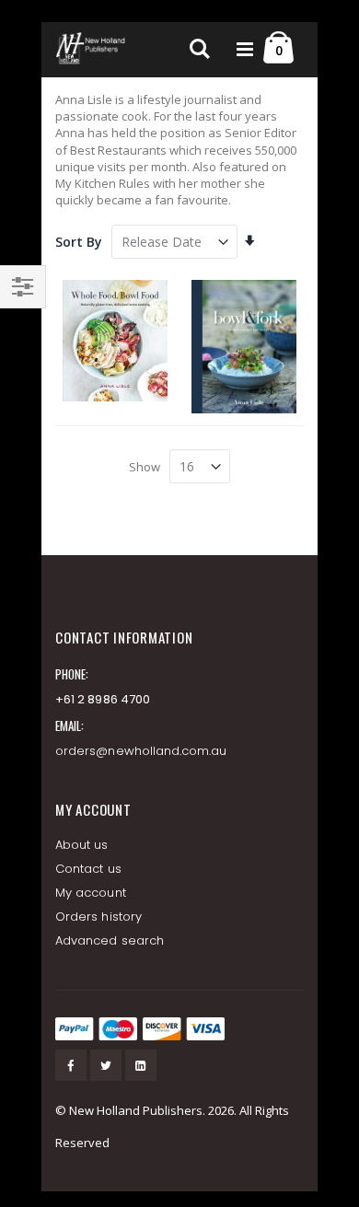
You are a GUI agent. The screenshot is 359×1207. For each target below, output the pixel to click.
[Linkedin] (140, 1065)
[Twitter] (106, 1065)
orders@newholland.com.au (141, 751)
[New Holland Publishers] (92, 49)
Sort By (78, 241)
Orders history (98, 916)
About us (82, 844)
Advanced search (109, 940)
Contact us (88, 868)
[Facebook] (71, 1065)
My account (90, 892)
